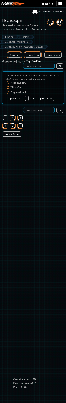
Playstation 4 (18, 92)
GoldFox (36, 61)
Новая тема (33, 54)
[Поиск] (59, 22)
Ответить (14, 54)
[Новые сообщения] (50, 22)
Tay (28, 61)
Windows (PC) (18, 82)
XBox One (16, 87)
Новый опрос (53, 54)
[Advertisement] (33, 171)
